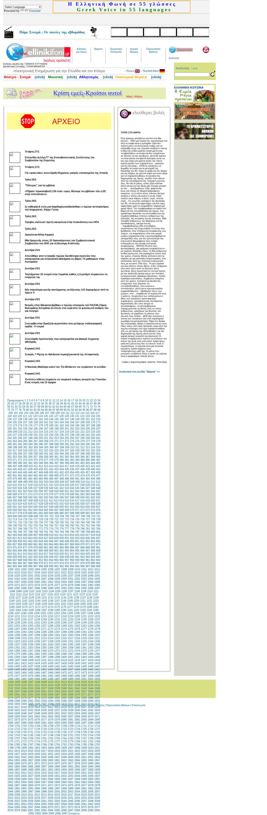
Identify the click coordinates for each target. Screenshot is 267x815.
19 (80, 400)
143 (46, 419)
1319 (84, 638)
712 (9, 519)
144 (51, 419)
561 (67, 491)
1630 (10, 710)
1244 (50, 622)
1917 (57, 772)
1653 (70, 713)
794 (61, 531)
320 (30, 450)
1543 (84, 688)
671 (77, 509)
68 (76, 406)
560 (61, 491)
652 (72, 506)
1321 (97, 638)
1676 (37, 719)
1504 (11, 682)
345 (67, 453)
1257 (44, 625)
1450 (24, 669)
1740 (90, 732)
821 (15, 538)
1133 (57, 597)
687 (67, 513)
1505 (17, 682)
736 (41, 522)
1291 (84, 632)
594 (51, 497)
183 (67, 425)
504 (51, 481)
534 (20, 488)
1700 (11, 725)
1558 (90, 691)
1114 (25, 594)
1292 (90, 632)
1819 (57, 750)
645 (35, 506)
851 (77, 541)
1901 (44, 769)
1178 (76, 606)
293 (77, 444)
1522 (37, 685)
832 (72, 538)
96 (87, 409)
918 (51, 553)
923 (77, 553)
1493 (30, 678)
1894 (90, 766)
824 (30, 538)
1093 (70, 588)
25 (8, 403)
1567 (57, 694)
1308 (11, 638)
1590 (24, 700)
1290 (77, 632)
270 (51, 441)
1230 (50, 619)
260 (93, 438)
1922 (90, 772)
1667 (70, 716)
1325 (30, 641)
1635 (44, 710)
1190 (63, 610)
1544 (90, 688)
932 (30, 556)
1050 (64, 578)
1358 (64, 647)
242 (93, 434)
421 (88, 466)
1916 (50, 772)
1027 (97, 572)
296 (93, 444)
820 (9, 538)
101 (16, 412)
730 (9, 522)
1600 (90, 700)
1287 (57, 632)
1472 (77, 672)
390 (20, 463)
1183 (18, 610)
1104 (51, 591)
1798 (11, 747)
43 (76, 403)
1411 (44, 660)
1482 (50, 675)
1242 (37, 622)
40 (65, 403)
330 (82, 450)
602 (93, 497)
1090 (50, 588)
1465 (30, 672)
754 (41, 525)
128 (61, 416)
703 (56, 516)
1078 (64, 585)
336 (20, 453)
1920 (77, 772)
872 (93, 544)
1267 (17, 628)
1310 (24, 638)
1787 (30, 744)
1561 (17, 694)
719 (46, 519)
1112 (12, 594)
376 (41, 459)
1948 (77, 779)
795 (67, 531)
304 (41, 447)
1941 (30, 779)
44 (80, 403)
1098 (12, 591)
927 (98, 553)
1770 (10, 741)
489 (67, 478)
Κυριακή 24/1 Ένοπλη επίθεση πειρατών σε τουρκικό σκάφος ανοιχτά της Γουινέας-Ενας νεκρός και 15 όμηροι (66, 378)
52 (16, 406)
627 (35, 503)
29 (23, 403)
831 (67, 538)
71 (87, 406)
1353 (30, 647)
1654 (77, 713)
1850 (77, 757)
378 (51, 459)
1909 (97, 769)
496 (10, 481)
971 (46, 563)
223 (88, 431)
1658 (10, 716)
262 (9, 441)
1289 (70, 632)
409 (25, 466)
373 (25, 459)
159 (35, 422)
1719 (44, 729)
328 (72, 450)
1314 (50, 638)
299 (15, 447)
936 (51, 556)
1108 (77, 591)
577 (56, 494)
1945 (57, 779)
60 (46, 406)
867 (67, 544)
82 (35, 409)
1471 (70, 672)
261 (98, 438)
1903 (57, 769)
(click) (39, 77)
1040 (90, 575)
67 (72, 406)
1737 (70, 732)
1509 (44, 682)
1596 (64, 700)
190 (9, 428)
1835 (70, 754)
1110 (90, 591)
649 (56, 506)
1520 (24, 685)
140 (30, 419)
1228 (37, 619)
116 (92, 412)
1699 (97, 722)
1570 (77, 694)
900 (51, 550)
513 (98, 481)
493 (88, 478)
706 (72, 516)
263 (15, 441)
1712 (90, 725)
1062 (50, 581)
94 (80, 409)
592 (41, 497)
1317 (70, 638)
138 (20, 419)
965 (15, 563)
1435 (17, 666)
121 (25, 416)
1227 (30, 619)
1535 (30, 688)
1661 (30, 716)
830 (61, 538)
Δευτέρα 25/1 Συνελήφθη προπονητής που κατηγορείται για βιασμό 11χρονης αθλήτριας (62, 337)
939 (67, 556)
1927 (30, 775)
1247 (70, 622)
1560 (10, 694)
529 (88, 484)
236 (61, 434)
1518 (10, 685)
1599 (84, 700)
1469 (57, 672)
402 (82, 463)
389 (15, 463)
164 (61, 422)
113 (77, 412)
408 (20, 466)
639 (98, 503)
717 (35, 519)
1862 (64, 760)
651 (67, 506)
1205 (70, 613)
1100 (25, 591)
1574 (10, 697)
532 (9, 488)
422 (93, 466)
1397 (44, 657)
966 (20, 563)
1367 (30, 650)
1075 (44, 585)
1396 (37, 657)
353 (15, 456)
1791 (57, 744)
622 (9, 503)
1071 (17, 585)
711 (98, 516)
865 (56, 544)
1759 (30, 738)
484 (41, 478)
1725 (84, 729)
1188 (50, 610)
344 (61, 453)
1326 (37, 641)
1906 (77, 769)
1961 (70, 782)
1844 (37, 757)
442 (9, 472)
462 (20, 475)
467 (46, 475)
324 (51, 450)
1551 (44, 691)
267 (35, 441)
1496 (50, 678)
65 (65, 406)
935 (46, 556)
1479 (30, 675)
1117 (44, 594)
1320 (90, 638)
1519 (17, 685)
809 (46, 535)
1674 (24, 719)
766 (9, 528)
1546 (10, 691)
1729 (17, 732)
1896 (10, 769)
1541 (70, 688)
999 (98, 566)
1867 (97, 760)
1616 (10, 707)
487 (56, 478)
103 (26, 412)
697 (25, 516)
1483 (57, 675)
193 (25, 428)
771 (35, 528)
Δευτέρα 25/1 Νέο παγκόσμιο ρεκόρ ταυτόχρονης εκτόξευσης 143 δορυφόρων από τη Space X (66, 288)
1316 (64, 638)
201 (67, 428)
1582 (64, 697)
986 (30, 566)
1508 (37, 682)
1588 (10, 700)
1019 (44, 572)
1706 (51, 725)
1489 (97, 675)
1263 (84, 625)
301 (25, 447)
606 (20, 500)
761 (77, 525)
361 (56, 456)
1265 (97, 625)
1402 (77, 657)
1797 (97, 744)
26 (12, 403)
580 (72, 494)
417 (67, 466)
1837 (84, 754)
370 (9, 459)
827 (46, 538)
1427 (57, 663)
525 (67, 484)
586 (9, 497)
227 (15, 434)
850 (72, 541)
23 (95, 400)
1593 (44, 700)
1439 (44, 666)
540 (51, 488)
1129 (31, 597)
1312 (37, 638)
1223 (97, 616)
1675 (30, 719)
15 (65, 400)
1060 (37, 581)
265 (25, 441)
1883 (17, 766)
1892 (77, 766)
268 (41, 441)
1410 (37, 660)
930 (20, 556)
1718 (37, 729)
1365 (17, 650)
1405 (97, 657)
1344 (64, 644)
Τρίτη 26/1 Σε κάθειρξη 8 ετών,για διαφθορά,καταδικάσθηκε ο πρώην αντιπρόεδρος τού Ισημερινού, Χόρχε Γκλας (67, 205)
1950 (90, 779)
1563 (30, 694)
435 (67, 469)
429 (35, 469)
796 (72, 531)
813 (67, 535)
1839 (97, 754)
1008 (64, 569)
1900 (37, 769)
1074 (37, 585)
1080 (77, 585)
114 (82, 412)
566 (93, 491)
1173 (44, 606)
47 (91, 403)
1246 (64, 622)
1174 (50, 606)
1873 (44, 763)
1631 (17, 710)
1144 (37, 600)
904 (72, 550)
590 (30, 497)
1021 (57, 572)
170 (93, 422)
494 (93, 478)
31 (31, 403)
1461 (97, 669)
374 (30, 459)
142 (41, 419)
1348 (90, 644)
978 (82, 563)
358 (41, 456)
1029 (17, 575)
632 (61, 503)
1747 (44, 735)
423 (98, 466)
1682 (77, 719)
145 (56, 419)
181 (56, 425)
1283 (30, 632)
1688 (24, 722)
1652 (64, 713)
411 (36, 466)
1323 (17, 641)
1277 (84, 628)
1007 (57, 569)
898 (41, 550)
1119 (56, 594)
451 (56, 472)
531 (98, 484)
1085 (17, 588)
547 (88, 488)
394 (41, 463)
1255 (30, 625)
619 (88, 500)
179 (46, 425)
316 (9, 450)
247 (25, 438)
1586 (90, 697)
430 (41, 469)
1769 (97, 738)
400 (72, 463)
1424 (37, 663)
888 (82, 547)
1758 (24, 738)
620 (93, 500)
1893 (84, 766)
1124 (88, 594)
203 (77, 428)
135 (98, 416)
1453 (44, 669)
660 (20, 509)
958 (72, 560)
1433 (97, 663)
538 (41, 488)
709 (88, 516)
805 (25, 535)
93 (76, 409)
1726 (90, 729)
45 (83, 403)
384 (82, 459)
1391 (97, 653)
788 (30, 531)
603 (98, 497)
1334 (90, 641)
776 (61, 528)
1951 (97, 779)
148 (72, 419)
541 (56, 488)
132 (82, 416)
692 (93, 513)
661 (25, 509)
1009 (71, 569)
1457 (70, 669)
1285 (44, 632)
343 (56, 453)
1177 (70, 606)
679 (25, 513)
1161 (57, 603)
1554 (64, 691)
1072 (24, 585)
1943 (44, 779)
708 (83, 516)
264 (20, 441)
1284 (37, 632)
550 (9, 491)
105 (36, 412)
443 (15, 472)
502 (41, 481)
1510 (51, 682)
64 (61, 406)
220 (72, 431)
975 (67, 563)
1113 (18, 594)
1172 (37, 606)
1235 (84, 619)
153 (98, 419)
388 (9, 463)
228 (20, 434)
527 (77, 484)
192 (20, 428)
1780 (77, 741)
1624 (64, 707)
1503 (97, 678)
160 (41, 422)
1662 (37, 716)
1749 (57, 735)
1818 (50, 750)
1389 (84, 653)
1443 (70, 666)
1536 (37, 688)
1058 (24, 581)
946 (9, 560)
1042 (10, 578)
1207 (83, 613)
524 (61, 484)
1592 (37, 700)
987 (35, 566)
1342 (50, 644)
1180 (89, 606)
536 (30, 488)
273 (67, 441)
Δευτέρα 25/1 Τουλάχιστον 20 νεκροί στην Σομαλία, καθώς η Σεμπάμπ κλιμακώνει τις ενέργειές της (66, 273)
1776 (50, 741)
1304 (77, 635)
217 (56, 431)
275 (77, 441)
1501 (84, 678)
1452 (37, 669)
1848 (64, 757)
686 (61, 513)
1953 (17, 782)
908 (93, 550)
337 (25, 453)
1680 (64, 719)
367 (88, 456)
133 (87, 416)
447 (35, 472)
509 (77, 481)
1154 (12, 603)
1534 (24, 688)
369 (98, 456)
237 (67, 434)
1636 (50, 710)
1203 (57, 613)
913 (25, 553)
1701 (17, 725)
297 (98, 444)
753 (35, 525)
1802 (37, 747)
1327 (44, 641)
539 (46, 488)
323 (46, 450)
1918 (64, 772)
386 (93, 459)
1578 (37, 697)
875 (15, 547)
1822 (77, 750)
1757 (17, 738)
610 (41, 500)
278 (93, 441)
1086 (24, 588)
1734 (50, 732)
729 (98, 519)
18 (76, 400)
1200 (37, 613)
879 (35, 547)
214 (41, 431)
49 (98, 403)
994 (72, 566)
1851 (84, 757)
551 (15, 491)
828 (51, 538)
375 (35, 459)
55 (27, 406)
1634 (37, 710)
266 (30, 441)
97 (91, 409)
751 (25, 525)
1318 (77, 638)
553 (25, 491)
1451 (30, 669)
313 (88, 447)
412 (41, 466)
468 (51, 475)
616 (72, 500)
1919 (70, 772)
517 (25, 484)
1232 (64, 619)
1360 (77, 647)
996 (82, 566)
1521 (30, 685)
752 (30, 525)
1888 (50, 766)
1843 (30, 757)
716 (30, 519)
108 (52, 412)
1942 (37, 779)
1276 (77, 628)
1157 (31, 603)
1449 (17, 669)
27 (16, 403)
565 (88, 491)
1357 (57, 647)
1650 (50, 713)
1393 (17, 657)
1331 (70, 641)
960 (82, 560)
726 (82, 519)
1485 (70, 675)
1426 (50, 663)
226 (9, 434)
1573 (97, 694)
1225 (17, 619)
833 (77, 538)
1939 (17, 779)
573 (35, 494)
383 (77, 459)
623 (15, 503)
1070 (10, 585)
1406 (11, 660)
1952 (10, 782)
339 (35, 453)
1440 (50, 666)
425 (15, 469)
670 (72, 509)
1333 (84, 641)
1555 (70, 691)
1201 (43, 613)
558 (51, 491)
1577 (30, 697)
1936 (90, 775)
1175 (57, 606)
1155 (18, 603)
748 (9, 525)
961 (88, 560)
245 (15, 438)
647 (46, 506)
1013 (97, 569)
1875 (57, 763)
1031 (30, 575)
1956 (37, 782)
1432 (90, 663)
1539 (57, 688)
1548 (24, 691)
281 (15, 444)
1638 (64, 710)
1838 (90, 754)
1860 (50, 760)
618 (82, 500)
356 (30, 456)
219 (67, 431)
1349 (97, 644)
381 (67, 459)
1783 (97, 741)
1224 (10, 619)
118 (10, 416)
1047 (44, 578)
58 (38, 406)
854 (93, 541)
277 (88, 441)
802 (10, 535)
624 (20, 503)
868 (72, 544)
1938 (10, 779)
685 (56, 513)
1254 (24, 625)
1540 (64, 688)
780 (82, 528)
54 (23, 406)
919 (56, 553)
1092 (64, 588)
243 (98, 434)
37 (53, 403)
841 (25, 541)
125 (46, 416)
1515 (84, 682)
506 (62, 481)
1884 (24, 766)
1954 (24, 782)
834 (82, 538)
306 (51, 447)
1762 (50, 738)
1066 (77, 581)
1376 (90, 650)
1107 (70, 591)
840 (20, 541)
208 (10, 431)
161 (46, 422)
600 (82, 497)
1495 (44, 678)
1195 (96, 610)
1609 (57, 703)
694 (10, 516)
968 (30, 563)
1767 (84, 738)
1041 (97, 575)
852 (82, 541)
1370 (50, 650)
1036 (64, 575)
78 (20, 409)
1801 (31, 747)
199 (56, 428)
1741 (97, 732)
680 (30, 513)
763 (88, 525)
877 (25, 547)
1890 (64, 766)
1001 (17, 569)
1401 (70, 657)
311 (77, 447)
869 (77, 544)
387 (98, 459)
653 (77, 506)
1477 (17, 675)
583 (88, 494)
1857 (30, 760)
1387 (70, 653)
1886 (37, 766)
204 (82, 428)
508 (72, 481)
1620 (37, 707)
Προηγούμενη (15, 400)
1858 (37, 760)
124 (40, 416)
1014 (10, 572)
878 (30, 547)
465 (35, 475)
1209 (97, 613)
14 (61, 400)
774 (51, 528)
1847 (57, 757)
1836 (77, 754)
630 (51, 503)
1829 (30, 754)
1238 (10, 622)
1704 (37, 725)
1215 (44, 616)
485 (46, 478)
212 (30, 431)
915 (35, 553)
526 (72, 484)
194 (30, 428)
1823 (84, 750)
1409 (31, 660)
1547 (17, 691)
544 (72, 488)
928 (9, 556)
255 (67, 438)
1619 (30, 707)
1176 (63, 606)
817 (88, 535)
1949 (84, 779)
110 (62, 412)
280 (9, 444)
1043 (17, 578)
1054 (90, 578)
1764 (64, 738)
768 (20, 528)
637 (88, 503)
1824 (90, 750)
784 (9, 531)
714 (20, 519)
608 (30, 500)
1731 (30, 732)
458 (93, 472)
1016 (24, 572)
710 (93, 516)
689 (77, 513)
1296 (24, 635)
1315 (57, 638)
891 (98, 547)
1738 (77, 732)
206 (93, 428)
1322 (10, 641)
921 (67, 553)
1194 (89, 610)
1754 (90, 735)
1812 (10, 750)
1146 (50, 600)
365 (77, 456)
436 (72, 469)
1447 (97, 666)
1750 (64, 735)
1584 (77, 697)
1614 (90, 703)
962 (93, 560)
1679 (57, 719)
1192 (76, 610)
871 (88, 544)
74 (98, 406)
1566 (50, 694)
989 (46, 566)
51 (12, 406)
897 (35, 550)
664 (41, 509)
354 (20, 456)
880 (41, 547)
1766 (77, 738)
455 (77, 472)
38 (57, 403)
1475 (97, 672)
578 (61, 494)
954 (51, 560)
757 (56, 525)
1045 (30, 578)
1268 (24, 628)
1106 (64, 591)
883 (56, 547)
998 (93, 566)
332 (93, 450)
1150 (76, 600)
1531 (97, 685)
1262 (77, 625)
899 (46, 550)
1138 (89, 597)
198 (51, 428)
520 (41, 484)
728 (93, 519)
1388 (77, 653)
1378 (10, 653)
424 (9, 469)
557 (46, 491)
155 (15, 422)
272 (61, 441)
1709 (71, 725)
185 (77, 425)
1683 (84, 719)
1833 (57, 754)
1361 (84, 647)
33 (38, 403)
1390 (90, 653)
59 (42, 406)
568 (9, 494)
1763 (57, 738)
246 (20, 438)
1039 (84, 575)
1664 (50, 716)
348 (82, 453)
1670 (90, 716)
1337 (17, 644)
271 (56, 441)
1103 (45, 591)
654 (82, 506)
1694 (64, 722)
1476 (10, 675)
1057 (17, 581)
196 (41, 428)
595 (56, 497)
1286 (50, 632)
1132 (50, 597)
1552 (50, 691)
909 (98, 550)
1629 (97, 707)
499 (25, 481)
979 (88, 563)
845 (46, 541)
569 (15, 494)
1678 (50, 719)
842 (30, 541)
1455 (57, 669)
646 (41, 506)
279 (98, 441)
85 (46, 409)
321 (35, 450)
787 (25, 531)
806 (30, 535)
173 (15, 425)
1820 (64, 750)
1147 (57, 600)
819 (98, 535)
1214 (37, 616)
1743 (17, 735)
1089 (44, 588)
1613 (84, 703)
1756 (10, 738)
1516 (90, 682)
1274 (64, 628)
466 (41, 475)
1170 (25, 606)
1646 (24, 713)
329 (77, 450)
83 (38, 409)
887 (77, 547)
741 (67, 522)
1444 (77, 666)
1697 (84, 722)
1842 (24, 757)
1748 (50, 735)
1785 (17, 744)
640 (9, 506)
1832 (50, 754)
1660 (24, 716)
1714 (10, 729)
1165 (83, 603)
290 (61, 444)
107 (47, 412)
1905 (70, 769)
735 (35, 522)
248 (30, 438)
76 (12, 409)
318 (20, 450)
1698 (90, 722)
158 (30, 422)
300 (20, 447)
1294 (10, 635)
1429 (70, 663)
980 (93, 563)
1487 (84, 675)
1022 (64, 572)
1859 (44, 760)
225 (98, 431)
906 (82, 550)
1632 (24, 710)
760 (72, 525)
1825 (97, 750)
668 (61, 509)
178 (41, 425)
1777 (57, 741)
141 (35, 419)
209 (15, 431)
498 (20, 481)
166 (72, 422)
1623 (57, 707)
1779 (70, 741)
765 (98, 525)
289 (56, 444)
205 (88, 428)
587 (15, 497)
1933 (70, 775)
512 (93, 481)
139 (25, 419)
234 (51, 434)
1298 (37, 635)
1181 (96, 606)
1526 (64, 685)
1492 (24, 678)
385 (88, 459)
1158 (37, 603)
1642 (90, 710)
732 (20, 522)
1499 (70, 678)
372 (20, 459)
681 (35, 513)
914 (30, 553)
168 (82, 422)
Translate (35, 11)
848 (61, 541)
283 (25, 444)
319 (25, 450)
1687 (17, 722)
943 (88, 556)
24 (98, 400)
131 (77, 416)
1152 (89, 600)
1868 (10, 763)
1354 (37, 647)
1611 (70, 703)
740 (61, 522)
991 (56, 566)
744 (82, 522)
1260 (64, 625)
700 (41, 516)
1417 (84, 660)
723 (67, 519)
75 (8, 409)
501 (36, 481)
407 (15, 466)
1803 (44, 747)
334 (9, 453)
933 (35, 556)
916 (41, 553)
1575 (17, 697)
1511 (57, 682)
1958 (50, 782)
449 (46, 472)
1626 (77, 707)
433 (56, 469)
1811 (97, 747)
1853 (97, 757)
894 (20, 550)
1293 (97, 632)
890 (93, 547)
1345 (70, 644)
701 (46, 516)
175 (25, 425)
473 (77, 475)
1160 (50, 603)
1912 (24, 772)
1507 (31, 682)
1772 (24, 741)
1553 (57, 691)
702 (51, 516)
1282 (24, 632)
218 (61, 431)
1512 (64, 682)
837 (98, 538)
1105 (57, 591)
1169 (18, 606)
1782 (90, 741)
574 (41, 494)
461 (15, 475)
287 (46, 444)
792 (51, 531)
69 (80, 406)
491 (77, 478)
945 (98, 556)
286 (41, 444)
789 (35, 531)
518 (30, 484)
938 (61, 556)
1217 (57, 616)
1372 (64, 650)
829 (56, 538)
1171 (31, 606)
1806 (64, 747)
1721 (57, 729)
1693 (57, 722)
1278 (90, 628)
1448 (10, 669)
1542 (77, 688)
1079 (70, 585)
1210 (11, 616)
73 (95, 406)
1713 (97, 725)
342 (51, 453)
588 (20, 497)
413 (46, 466)
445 (25, 472)
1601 (97, 700)
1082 (90, 585)
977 (77, 563)
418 (72, 466)
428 (30, 469)
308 (62, 447)
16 (68, 400)
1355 (44, 647)
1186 (37, 610)
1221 (84, 616)
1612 (77, 703)
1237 (97, 619)
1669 (84, 716)
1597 (70, 700)
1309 (17, 638)
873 (98, 544)
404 (93, 463)
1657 (97, 713)
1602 (11, 703)
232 (41, 434)
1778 (64, 741)
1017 (30, 572)
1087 (30, 588)
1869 (17, 763)
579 (67, 494)
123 (35, 416)
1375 (84, 650)
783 (98, 528)
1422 (24, 663)
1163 (70, 603)
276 (82, 441)
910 (10, 553)
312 (82, 447)
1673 (17, 719)
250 (41, 438)
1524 (50, 685)
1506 (24, 682)
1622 (50, 707)
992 (61, 566)
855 (98, 541)
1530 (90, 685)
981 (98, 563)
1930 (50, 775)
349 (88, 453)
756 (51, 525)
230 (30, 434)
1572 (90, 694)
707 (77, 516)
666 (51, 509)
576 (51, 494)
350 (93, 453)
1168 (12, 606)
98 (95, 409)
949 (25, 560)
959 (77, 560)
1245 (57, 622)
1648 (37, 713)
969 (35, 563)
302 (30, 447)
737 (46, 522)
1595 (57, 700)
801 (98, 531)
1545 (97, 688)
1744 (24, 735)
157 (25, 422)
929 (15, 556)
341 (46, 453)
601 (88, 497)
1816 (37, 750)
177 (35, 425)
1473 (84, 672)
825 (35, 538)
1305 (84, 635)
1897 (17, 769)
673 (88, 509)
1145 (44, 600)
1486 (77, 675)
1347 (84, 644)
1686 (10, 722)
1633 (30, 710)
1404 (90, 657)
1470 (64, 672)
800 (93, 531)
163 (56, 422)
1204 (63, 613)
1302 (64, 635)
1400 (64, 657)
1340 (37, 644)
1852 (90, 757)
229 (25, 434)
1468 (50, 672)
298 (10, 447)
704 (62, 516)
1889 (57, 766)
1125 (95, 594)
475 (88, 475)
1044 (24, 578)
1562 (24, 694)
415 (56, 466)
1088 (37, 588)
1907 (84, 769)
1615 (97, 703)
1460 (90, 669)
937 (56, 556)
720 (51, 519)
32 (35, 403)
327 (67, 450)
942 (82, 556)
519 (35, 484)
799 (88, 531)
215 (46, 431)
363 (67, 456)
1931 (57, 775)
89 (61, 409)
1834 (64, 754)
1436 (24, 666)
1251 (97, 622)
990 (51, 566)
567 (98, 491)
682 (41, 513)
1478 (24, 675)
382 (72, 459)
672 (82, 509)
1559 (97, 691)
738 (51, 522)
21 (87, 400)
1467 (44, 672)
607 (25, 500)
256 (72, 438)
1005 (44, 569)
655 (88, 506)
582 (82, 494)
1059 (30, 581)
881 (46, 547)
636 (82, 503)
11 (50, 400)
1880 (90, 763)
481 (25, 478)
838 (9, 541)
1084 (10, 588)
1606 (37, 703)
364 (72, 456)
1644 (10, 713)
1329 (57, 641)
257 (77, 438)
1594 (50, 700)
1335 (97, 641)
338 (30, 453)
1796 (90, 744)
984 (20, 566)
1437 (30, 666)
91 (68, 409)
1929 (44, 775)
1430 (77, 663)
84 (42, 409)
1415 (70, 660)
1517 (97, 682)
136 (9, 419)
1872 (37, 763)
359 (46, 456)
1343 (57, 644)
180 (51, 425)
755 (46, 525)
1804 (51, 747)
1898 (24, 769)
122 (30, 416)
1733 (44, 732)
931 (25, 556)
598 (72, 497)
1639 (70, 710)
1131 (44, 597)
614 (61, 500)
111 (67, 412)
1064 (64, 581)
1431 (84, 663)
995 (77, 566)
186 (82, 425)
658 (9, 509)
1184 (25, 610)
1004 (37, 569)
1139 (96, 597)
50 (8, 406)
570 (20, 494)
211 (25, 431)
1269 (30, 628)
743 (77, 522)
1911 (17, 772)
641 (15, 506)
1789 (44, 744)
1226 (24, 619)
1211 (17, 616)
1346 (77, 644)
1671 (97, 716)
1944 (50, 779)
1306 (90, 635)
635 (77, 503)
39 (61, 403)
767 (15, 528)
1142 (25, 600)
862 (41, 544)
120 (20, 416)
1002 (24, 569)
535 (25, 488)
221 (77, 431)
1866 (90, 760)
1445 (84, 666)
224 (93, 431)
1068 (90, 581)
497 (15, 481)
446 (30, 472)
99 (98, 409)
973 (56, 563)
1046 (37, 578)
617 (77, 500)
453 (67, 472)
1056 (10, 581)
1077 (57, 585)
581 (77, 494)
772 (41, 528)
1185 (31, 610)
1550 (37, 691)
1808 (77, 747)
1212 (24, 616)
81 (31, 409)
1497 (57, 678)
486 (51, 478)
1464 (24, 672)
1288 (64, 632)
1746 (37, 735)
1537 (44, 688)
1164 (76, 603)
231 (35, 434)
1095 (84, 588)
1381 (30, 653)
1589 (17, 700)
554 (30, 491)
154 (9, 422)
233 (46, 434)
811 (56, 535)
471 (67, 475)
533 (15, 488)
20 (83, 400)
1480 (37, 675)
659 (15, 509)
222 (82, 431)
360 (51, 456)
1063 (57, 581)
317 (15, 450)
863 (46, 544)
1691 (44, 722)
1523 (44, 685)
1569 (70, 694)
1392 (10, 657)
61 (50, 406)
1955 (30, 782)
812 (61, 535)
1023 (70, 572)
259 (88, 438)
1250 (90, 622)
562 (72, 491)
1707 (57, 725)
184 (72, 425)
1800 (24, 747)
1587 (97, 697)
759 (67, 525)
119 (15, 416)
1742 (10, 735)
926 (93, 553)
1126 (12, 597)
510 (83, 481)
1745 (30, 735)
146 (61, 419)
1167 (96, 603)
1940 (24, 779)
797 (77, 531)
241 (88, 434)
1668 (77, 716)
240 (82, 434)
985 (25, 566)
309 (67, 447)
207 (98, 428)
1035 (57, 575)
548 (93, 488)
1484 (64, 675)
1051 (70, 578)
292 (72, 444)
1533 (17, 688)
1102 (38, 591)
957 (67, 560)
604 (10, 500)
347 (77, 453)
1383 (44, 653)
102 (21, 412)
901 (56, 550)
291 (67, 444)
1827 (17, 754)
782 (93, 528)
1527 (70, 685)
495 (98, 478)
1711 (84, 725)
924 (82, 553)
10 (46, 400)
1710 (77, 725)
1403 (84, 657)
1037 (70, 575)
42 (72, 403)
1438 (37, 666)
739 (56, 522)
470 (61, 475)
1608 (51, 703)
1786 (24, 744)
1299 (44, 635)
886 (72, 547)
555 (35, 491)
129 (66, 416)
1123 (82, 594)
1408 (24, 660)
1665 (57, 716)
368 (93, 456)
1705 (44, 725)
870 (82, 544)
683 (46, 513)
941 (77, 556)
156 (20, 422)
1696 (77, 722)
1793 (70, 744)
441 (98, 469)
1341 (44, 644)
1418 (90, 660)
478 (9, 478)
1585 (84, 697)
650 (61, 506)
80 (27, 409)
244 (9, 438)
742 (72, 522)
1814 (24, 750)
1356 (50, 647)
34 (42, 403)
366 (82, 456)
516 (20, 484)
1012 (90, 569)
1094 (77, 588)
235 (56, 434)
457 (88, 472)
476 (93, 475)
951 (35, 560)
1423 (30, 663)
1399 (57, 657)
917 (46, 553)
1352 (24, 647)
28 (20, 403)
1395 (30, 657)
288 (51, 444)
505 (56, 481)
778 (72, 528)
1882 (10, 766)
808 (41, 535)
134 (93, 416)
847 (56, 541)
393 (35, 463)
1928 (37, 775)
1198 (23, 613)
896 (30, 550)
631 (56, 503)
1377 (97, 650)
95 (83, 409)
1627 (84, 707)
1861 (57, 760)
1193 (83, 610)
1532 (10, 688)
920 (61, 553)
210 (20, 431)
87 (53, 409)
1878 (77, 763)
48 (95, 403)
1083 (97, 585)
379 (56, 459)
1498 (64, 678)
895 (25, 550)
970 (41, 563)
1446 (90, 666)
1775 (44, 741)
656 (93, 506)
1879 (84, 763)
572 (30, 494)
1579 (44, 697)
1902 (50, 769)
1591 (30, 700)
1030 (24, 575)
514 (9, 484)
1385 (57, 653)
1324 (24, 641)
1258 (50, 625)
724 (72, 519)
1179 (83, 606)
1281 (17, 632)
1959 (57, 782)
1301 (57, 635)
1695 (70, 722)
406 (10, 466)
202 (72, 428)
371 (15, 459)
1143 (31, 600)
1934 (77, 775)
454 (72, 472)
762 (82, 525)
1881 (97, 763)
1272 (50, 628)
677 (15, 513)
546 (82, 488)
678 (20, 513)
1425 (44, 663)
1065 (70, 581)
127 (56, 416)
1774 (37, 741)
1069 (97, 581)
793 (56, 531)
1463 (17, 672)
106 (42, 412)
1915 (44, 772)
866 (61, 544)
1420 (10, 663)
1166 (89, 603)
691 (88, 513)
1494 (37, 678)
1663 (44, 716)
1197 (17, 613)
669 (67, 509)
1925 (17, 775)
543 (67, 488)
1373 (70, 650)
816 (82, 535)
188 (93, 425)
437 (77, 469)
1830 (37, 754)
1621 (44, 707)
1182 (12, 610)
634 (72, 503)
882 (51, 547)
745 (88, 522)
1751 (70, 735)
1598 (77, 700)
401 (77, 463)
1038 (77, 575)
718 (41, 519)
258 (82, 438)
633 (67, 503)
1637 (57, 710)
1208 (90, 613)
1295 (17, 635)
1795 (84, 744)
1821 (70, 750)
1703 (31, 725)
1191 (70, 610)
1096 (90, 588)
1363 (97, 647)
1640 (77, 710)
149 (77, 419)
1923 (97, 772)
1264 (90, 625)
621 (98, 500)
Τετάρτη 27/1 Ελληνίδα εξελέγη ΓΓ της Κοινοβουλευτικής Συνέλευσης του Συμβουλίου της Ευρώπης (59, 156)
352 (9, 456)
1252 (10, 625)
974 (61, 563)
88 (57, 409)
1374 (77, 650)
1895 (97, 766)
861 (35, 544)
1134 (63, 597)
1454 (50, 669)
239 (77, 434)
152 (93, 419)
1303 (70, 635)
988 (41, 566)
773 (46, 528)
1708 (64, 725)
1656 (90, 713)
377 (46, 459)
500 (30, 481)
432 (51, 469)
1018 (37, 572)
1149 (70, 600)
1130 (37, 597)
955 (56, 560)
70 (83, 406)
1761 (44, 738)
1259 (57, 625)
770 (30, 528)
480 (20, 478)
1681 (70, 719)
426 (20, 469)
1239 (17, 622)
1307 (97, 635)
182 (61, 425)
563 (77, 491)
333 (98, 450)
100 (10, 412)
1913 (30, 772)
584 (93, 494)
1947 (70, 779)
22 (91, 400)
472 (72, 475)
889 (88, 547)
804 (20, 535)
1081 (84, 585)
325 (56, 450)
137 (15, 419)
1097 (97, 588)
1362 (90, 647)
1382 (37, 653)
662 (30, 509)
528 (82, 484)
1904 (64, 769)
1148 (63, 600)
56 (31, 406)
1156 (25, 603)
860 (30, 544)
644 (30, 506)
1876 (64, 763)
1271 (44, 628)
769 (25, 528)
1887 (44, 766)
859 (25, 544)
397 (56, 463)
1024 (77, 572)
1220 (77, 616)
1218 (64, 616)
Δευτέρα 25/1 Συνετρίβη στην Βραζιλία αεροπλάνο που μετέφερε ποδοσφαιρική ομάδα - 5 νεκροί (63, 322)
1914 (37, 772)
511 (88, 481)
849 (67, 541)
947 (15, 560)
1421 (17, 663)
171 (98, 422)
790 (41, 531)
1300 (50, 635)
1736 (64, 732)
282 (20, 444)
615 (67, 500)
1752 (77, 735)
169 (88, 422)
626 (30, 503)
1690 (37, 722)
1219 (70, 616)
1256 (37, 625)
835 (88, 538)
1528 (77, 685)
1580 (50, 697)
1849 (70, 757)
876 (20, 547)
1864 (77, 760)
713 (15, 519)
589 (25, 497)
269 (46, 441)
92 (72, 409)
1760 (37, 738)
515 (15, 484)
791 (46, 531)
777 (67, 528)
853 (88, 541)
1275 (70, 628)
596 (61, 497)
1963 (84, 782)
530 (93, 484)
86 (50, 409)
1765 (70, 738)
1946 (64, 779)
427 (25, 469)
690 (82, 513)
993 (67, 566)
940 (72, 556)
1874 (50, 763)
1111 (96, 591)
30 (27, 403)
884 (61, 547)
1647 (30, 713)
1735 (57, 732)
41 (68, 403)
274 (72, 441)
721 (56, 519)
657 (98, 506)
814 (72, 535)
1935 (84, 775)
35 (46, 403)
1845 (44, 757)
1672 (10, 719)
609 (36, 500)
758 (61, 525)
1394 (24, 657)
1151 (83, 600)
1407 (17, 660)
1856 (24, 760)
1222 (90, 616)
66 (68, 406)
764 (93, 525)
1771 (17, 741)
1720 (50, 729)
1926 (24, 775)
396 (51, 463)
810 (51, 535)
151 (88, 419)
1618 (24, 707)
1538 (50, 688)
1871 (30, 763)
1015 (17, 572)
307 (56, 447)
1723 (70, 729)
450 (51, 472)
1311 (30, 638)
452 (61, 472)
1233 (70, 619)
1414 (64, 660)
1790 (50, 744)
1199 (30, 613)
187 (88, 425)
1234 (77, 619)
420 (82, 466)
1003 (31, 569)
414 (51, 466)
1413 (57, 660)
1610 (64, 703)
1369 (44, 650)
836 (93, 538)
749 (15, 525)
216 (51, 431)
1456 (64, 669)
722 (61, 519)
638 (93, 503)
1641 (84, 710)
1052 (77, 578)
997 (88, 566)
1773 (30, 741)
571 (25, 494)
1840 (10, 757)
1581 (57, 697)
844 (41, 541)
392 (30, 463)
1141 (18, 600)
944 (93, 556)
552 (20, 491)
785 (15, 531)
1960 (64, 782)
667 (56, 509)
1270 (37, 628)
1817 (44, 750)
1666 (64, 716)
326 (61, 450)
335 (15, 453)
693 (98, 513)
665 (46, 509)
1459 (84, 669)
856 (9, 544)
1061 (44, 581)
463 (25, 475)
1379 (17, 653)
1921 (84, 772)
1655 (84, 713)
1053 (84, 578)
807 (36, 535)
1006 (51, 569)
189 (98, 425)
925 (88, 553)
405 (98, 463)
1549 (30, 691)
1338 (24, 644)
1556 (77, 691)
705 (67, 516)
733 (25, 522)
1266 (10, 628)
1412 (50, 660)
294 (82, 444)
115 (87, 412)
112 (72, 412)
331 (88, 450)
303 (36, 447)
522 (51, 484)
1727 (97, 729)
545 (77, 488)
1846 (50, 757)
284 (30, 444)
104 (31, 412)
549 (98, 488)
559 (56, 491)
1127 (18, 597)
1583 (70, 697)
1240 (24, 622)
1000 (11, 569)
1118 (50, 594)
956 (61, 560)
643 (25, 506)
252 (51, 438)
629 (46, 503)
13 (57, 400)
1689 (30, 722)
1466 (37, 672)
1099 (19, 591)
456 (82, 472)
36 (50, 403)
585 (98, 494)
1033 (44, 575)
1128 (25, 597)
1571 (84, 694)
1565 (44, 694)
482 (30, 478)
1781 (84, 741)
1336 (10, 644)
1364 (10, 650)
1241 (30, 622)
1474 (90, 672)
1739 (84, 732)
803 (15, 535)
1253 (17, 625)
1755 (97, 735)
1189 (57, 610)
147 (67, 419)
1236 (90, 619)
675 (98, 509)
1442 (64, 666)
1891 (70, 766)
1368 (37, 650)
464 (30, 475)
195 (35, 428)
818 (93, 535)
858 (20, 544)
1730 (24, 732)
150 (82, 419)
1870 (24, 763)
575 (46, 494)
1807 (71, 747)
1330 (64, 641)
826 (41, 538)
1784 (10, 744)
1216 (50, 616)
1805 (57, 747)
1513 (70, 682)
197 (46, 428)
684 (51, 513)
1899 (30, 769)
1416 (77, 660)
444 (20, 472)
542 (61, 488)
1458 (77, 669)
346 (72, 453)
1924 (10, 775)
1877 (70, 763)
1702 (24, 725)
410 (30, 466)
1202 (50, 613)
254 (61, 438)
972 (51, 563)
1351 (17, 647)
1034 (50, 575)
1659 (17, 716)
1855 (17, 760)
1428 (64, 663)
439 (88, 469)
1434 (10, 666)
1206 (77, 613)
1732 (37, 732)
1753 (84, 735)
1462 (10, 672)
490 (72, 478)
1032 (37, 575)
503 (46, 481)
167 (77, 422)
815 (77, 535)
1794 (77, 744)
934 (41, 556)
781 (88, 528)
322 (41, 450)
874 (9, 547)
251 (46, 438)
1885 (30, 766)
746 (93, 522)
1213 (30, 616)
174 (20, 425)
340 (41, 453)
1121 (69, 594)
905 (77, 550)
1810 (91, 747)
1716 (24, 729)
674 (93, 509)
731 (15, 522)
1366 (24, 650)
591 (35, 497)
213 (35, 431)
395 (46, 463)
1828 (24, 754)
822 (20, 538)
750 (20, 525)
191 (15, 428)
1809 (84, 747)
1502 (90, 678)
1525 (57, 685)
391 (25, 463)
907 (88, 550)
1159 (44, 603)
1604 (24, 703)
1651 (57, 713)
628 (41, 503)
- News (129, 71)
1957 (44, 782)
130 (72, 416)
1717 (30, 729)
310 (72, 447)
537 (35, 488)
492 (82, 478)
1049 (57, 578)
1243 (44, 622)
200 (61, 428)
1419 (97, 660)
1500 (77, 678)
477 (98, 475)
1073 (30, 585)
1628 (90, 707)
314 (93, 447)
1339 (30, 644)
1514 (77, 682)
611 (46, 500)
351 (98, 453)
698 (30, 516)
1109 (83, 591)
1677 (44, 719)
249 (35, 438)
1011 (84, 569)
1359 (70, 647)
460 (9, 475)
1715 (17, 729)
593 (46, 497)
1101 (32, 591)
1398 (50, 657)
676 (9, 513)
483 (35, 478)
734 (30, 522)
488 (61, 478)
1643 (97, 710)
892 (9, 550)
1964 (90, 782)
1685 (97, 719)
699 (36, 516)
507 (67, 481)
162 (51, 422)
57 (35, 406)
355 (25, 456)
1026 (90, 572)
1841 (17, 757)
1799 (17, 747)
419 (77, 466)
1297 (30, 635)
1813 (17, 750)
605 (15, 500)
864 (51, 544)
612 (51, 500)
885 (67, 547)
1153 (96, 600)
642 (20, 506)
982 (9, 566)
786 (20, 531)
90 (65, 409)
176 (30, 425)
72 (91, 406)
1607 (44, 703)
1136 (76, 597)
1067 (84, 581)
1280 (10, 632)
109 (57, 412)
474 (82, 475)
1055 (97, 578)
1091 (57, 588)
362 (61, 456)
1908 (90, 769)
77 (16, 409)
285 (35, 444)
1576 (24, 697)
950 (30, 560)
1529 (84, 685)
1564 (37, 694)
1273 (57, 628)
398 (61, 463)
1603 (17, 703)
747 (98, 522)
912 (20, 553)
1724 (77, 729)
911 (15, 553)
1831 (44, 754)
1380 (24, 653)
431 (46, 469)
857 (15, 544)
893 (15, 550)
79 (23, 409)
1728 (10, 732)
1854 (10, 760)
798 (82, 531)
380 (61, 459)
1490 (10, 678)
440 (93, 469)
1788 (37, 744)
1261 (70, 625)
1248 (77, 622)
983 (15, 566)
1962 (77, 782)
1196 (11, 613)
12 (53, 400)
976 (72, 563)
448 (41, 472)
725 (77, 519)
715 (25, 519)
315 (98, 447)
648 (51, 506)
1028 (10, 575)
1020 (50, 572)
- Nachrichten (150, 71)
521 (46, 484)
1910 (11, 772)
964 (9, 563)
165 (67, 422)
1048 (50, 578)
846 (51, 541)
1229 (44, 619)
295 (88, 444)
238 (72, 434)
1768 (90, 738)
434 (61, 469)
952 (41, 560)
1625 (70, 707)
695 (15, 516)
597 (67, 497)
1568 (64, 694)
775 (56, 528)
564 (82, 491)
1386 (64, 653)
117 (97, 412)
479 (15, 478)
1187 (44, 610)
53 (20, 406)
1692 (50, 722)
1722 (64, 729)
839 (15, 541)
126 (51, 416)
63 (57, 406)
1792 (64, 744)
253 (56, 438)
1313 (44, 638)
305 (46, 447)
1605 (31, 703)
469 (56, 475)
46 (87, 403)
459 (98, 472)
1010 (77, 569)
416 (61, 466)
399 (67, 463)
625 (25, 503)
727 (88, 519)
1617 (17, 707)
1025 (84, 572)
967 (25, 563)
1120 (62, 594)
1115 (31, 594)
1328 (50, 641)
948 (20, 560)
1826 (10, 754)
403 (88, 463)
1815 (30, 750)
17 (72, 400)
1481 (44, 675)
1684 (90, 719)
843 (35, 541)
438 (82, 469)
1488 (90, 675)
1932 (64, 775)
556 (41, 491)
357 (35, 456)
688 (72, 513)
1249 (84, 622)
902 (61, 550)
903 (67, 550)
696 (20, 516)
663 (35, 509)
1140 (12, 600)
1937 (97, 775)
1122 (75, 594)
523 (56, 484)
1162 (63, 603)
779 (77, 528)
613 (56, 500)
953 (46, 560)
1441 (57, 666)
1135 (70, 597)
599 (77, 497)
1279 (97, 628)
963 (98, 560)
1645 (17, 713)
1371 (57, 650)
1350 (10, 647)
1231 (57, 619)
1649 (44, 713)
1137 (83, 597)
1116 (37, 594)
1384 (50, 653)
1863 (70, 760)
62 (53, 406)
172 (9, 425)
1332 (77, 641)
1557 (84, 691)
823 (25, 538)
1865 (84, 760)
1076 (50, 585)
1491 (17, 678)
